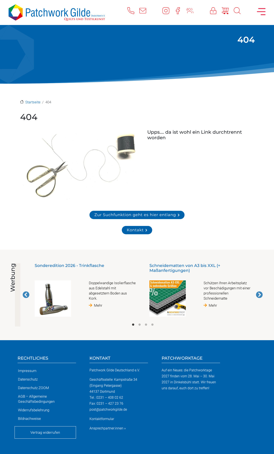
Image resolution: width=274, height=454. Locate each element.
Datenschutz (28, 379)
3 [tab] (146, 325)
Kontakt (135, 229)
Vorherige (26, 294)
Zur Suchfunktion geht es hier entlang (135, 214)
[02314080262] (133, 10)
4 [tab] (152, 325)
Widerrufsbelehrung (33, 410)
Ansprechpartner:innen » (107, 428)
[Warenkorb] (228, 10)
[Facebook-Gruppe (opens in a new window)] (192, 10)
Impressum (27, 371)
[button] (79, 166)
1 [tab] (133, 325)
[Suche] (240, 10)
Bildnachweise (29, 418)
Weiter (259, 294)
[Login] (216, 10)
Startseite (32, 102)
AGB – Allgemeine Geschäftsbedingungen (36, 399)
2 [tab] (139, 325)
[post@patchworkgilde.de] (145, 10)
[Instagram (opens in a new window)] (168, 10)
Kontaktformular (101, 419)
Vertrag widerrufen (45, 432)
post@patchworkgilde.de (108, 409)
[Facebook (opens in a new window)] (180, 10)
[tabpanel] (85, 291)
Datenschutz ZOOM (33, 388)
